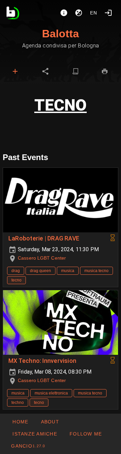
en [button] (93, 12)
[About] (63, 12)
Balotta (60, 34)
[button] (35, 434)
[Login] (108, 12)
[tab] (15, 71)
